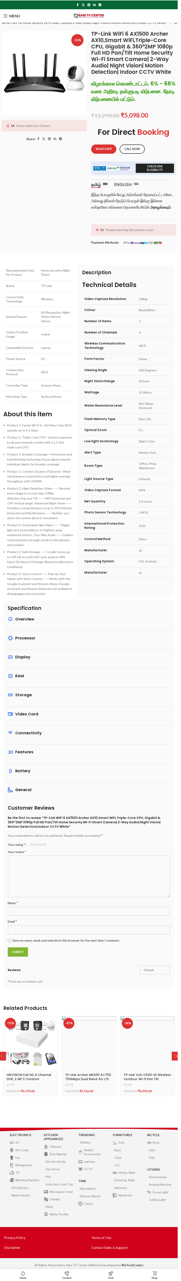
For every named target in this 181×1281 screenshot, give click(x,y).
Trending (86, 1135)
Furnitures (122, 1135)
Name (13, 903)
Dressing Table (124, 1180)
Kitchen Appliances (53, 1137)
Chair (118, 1157)
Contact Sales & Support (109, 1247)
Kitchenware (158, 1177)
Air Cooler (22, 1150)
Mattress (120, 1188)
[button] (176, 1056)
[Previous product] (170, 22)
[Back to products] (175, 22)
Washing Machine (27, 1180)
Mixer (49, 1207)
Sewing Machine (160, 1184)
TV (17, 1172)
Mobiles (85, 1142)
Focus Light (161, 1192)
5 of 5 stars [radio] (44, 844)
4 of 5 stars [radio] (41, 844)
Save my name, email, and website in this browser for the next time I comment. (66, 940)
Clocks (88, 1203)
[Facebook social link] (77, 5)
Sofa (121, 1142)
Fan (17, 1157)
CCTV (11, 1085)
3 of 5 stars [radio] (38, 844)
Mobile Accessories (92, 1152)
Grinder (54, 1199)
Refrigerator (23, 1165)
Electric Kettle (55, 1161)
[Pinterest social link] (89, 5)
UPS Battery (19, 1188)
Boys (156, 1142)
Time (82, 1181)
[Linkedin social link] (94, 5)
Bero (117, 1150)
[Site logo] (89, 15)
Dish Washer (58, 1154)
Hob (48, 1176)
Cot (117, 1165)
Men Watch (88, 1188)
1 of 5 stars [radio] (31, 844)
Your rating (16, 844)
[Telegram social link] (100, 5)
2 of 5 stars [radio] (34, 844)
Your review (17, 852)
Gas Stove (52, 1169)
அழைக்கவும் (160, 207)
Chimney (55, 1146)
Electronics (20, 1135)
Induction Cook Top (59, 1184)
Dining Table (126, 1172)
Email (12, 921)
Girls (152, 1150)
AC (17, 1142)
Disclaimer (12, 1247)
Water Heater (20, 1195)
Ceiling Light (157, 1199)
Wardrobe (125, 1195)
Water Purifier (59, 1214)
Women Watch (90, 1196)
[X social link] (83, 5)
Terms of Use (101, 1237)
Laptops (89, 1161)
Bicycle (153, 1135)
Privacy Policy (15, 1237)
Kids (152, 1157)
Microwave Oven (61, 1192)
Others (153, 1169)
